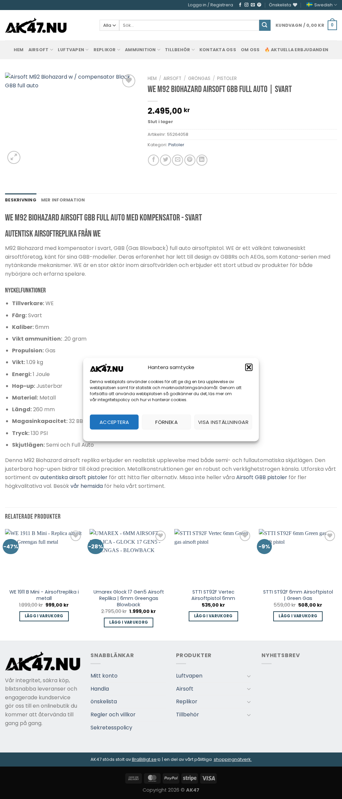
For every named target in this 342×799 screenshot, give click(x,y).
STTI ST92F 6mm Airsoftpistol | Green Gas (298, 595)
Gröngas (199, 78)
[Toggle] (248, 676)
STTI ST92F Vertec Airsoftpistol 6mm (213, 595)
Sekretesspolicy (111, 727)
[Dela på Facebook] (153, 160)
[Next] (337, 584)
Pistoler (227, 78)
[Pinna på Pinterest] (189, 160)
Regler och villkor (113, 714)
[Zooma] (13, 157)
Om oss (250, 50)
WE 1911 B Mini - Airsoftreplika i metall (44, 595)
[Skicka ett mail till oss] (253, 5)
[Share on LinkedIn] (201, 160)
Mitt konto (104, 676)
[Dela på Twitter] (165, 160)
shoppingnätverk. (233, 759)
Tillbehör (177, 50)
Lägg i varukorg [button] (44, 616)
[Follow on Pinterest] (259, 5)
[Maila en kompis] (177, 160)
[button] (248, 367)
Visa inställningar (223, 421)
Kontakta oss (217, 50)
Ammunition (140, 50)
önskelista (104, 701)
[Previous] (5, 584)
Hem (152, 78)
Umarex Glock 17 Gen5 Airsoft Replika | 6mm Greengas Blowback (129, 598)
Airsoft (38, 50)
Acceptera (114, 421)
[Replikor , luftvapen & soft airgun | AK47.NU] (36, 25)
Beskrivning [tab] (20, 200)
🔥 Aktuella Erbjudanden (297, 50)
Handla (100, 689)
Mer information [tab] (63, 200)
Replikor (105, 50)
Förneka (166, 421)
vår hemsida (86, 486)
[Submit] (265, 25)
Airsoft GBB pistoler (261, 477)
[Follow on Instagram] (246, 5)
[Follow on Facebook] (240, 5)
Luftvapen (71, 50)
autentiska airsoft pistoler (74, 477)
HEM (19, 50)
